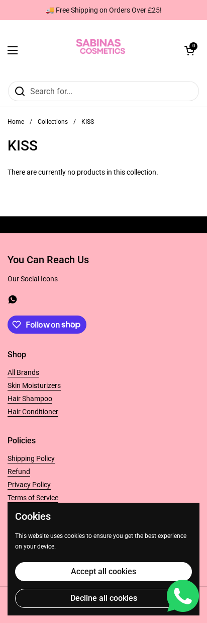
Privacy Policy (29, 485)
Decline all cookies (103, 598)
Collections (53, 121)
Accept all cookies (103, 571)
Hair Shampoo (30, 399)
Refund (19, 472)
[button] (189, 50)
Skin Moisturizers (34, 385)
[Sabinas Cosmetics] (101, 50)
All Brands (23, 372)
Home (16, 121)
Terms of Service (33, 498)
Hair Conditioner (33, 412)
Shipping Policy (31, 458)
